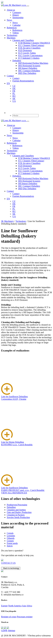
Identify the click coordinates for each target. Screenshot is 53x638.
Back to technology (10, 568)
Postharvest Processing (17, 505)
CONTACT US (8, 563)
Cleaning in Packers (16, 515)
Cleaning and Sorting (16, 510)
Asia (24, 606)
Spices (10, 546)
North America (14, 606)
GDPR (4, 630)
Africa (29, 606)
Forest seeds (12, 543)
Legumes (11, 535)
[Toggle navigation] (28, 5)
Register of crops (8, 616)
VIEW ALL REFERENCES (14, 493)
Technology (21, 221)
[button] (23, 40)
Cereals (10, 533)
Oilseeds (10, 538)
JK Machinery (7, 221)
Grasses (10, 541)
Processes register (25, 616)
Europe (4, 606)
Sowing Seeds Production (18, 517)
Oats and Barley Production (19, 512)
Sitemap (11, 630)
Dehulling (11, 507)
